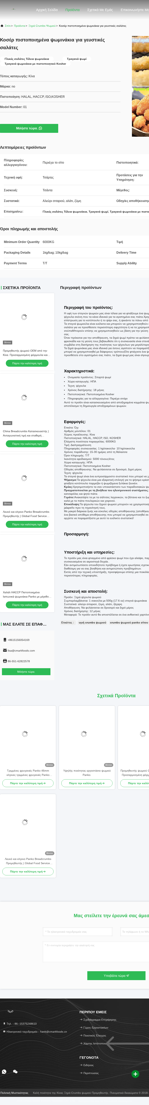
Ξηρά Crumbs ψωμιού (42, 25)
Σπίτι (8, 25)
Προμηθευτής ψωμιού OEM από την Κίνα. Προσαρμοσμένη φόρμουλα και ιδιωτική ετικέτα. (25, 355)
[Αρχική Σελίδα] (15, 9)
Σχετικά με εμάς (100, 10)
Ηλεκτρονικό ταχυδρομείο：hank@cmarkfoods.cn (36, 1031)
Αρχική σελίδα (47, 10)
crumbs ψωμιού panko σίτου (129, 622)
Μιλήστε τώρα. (27, 128)
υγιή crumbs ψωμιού (92, 622)
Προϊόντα (72, 10)
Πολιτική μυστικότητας (14, 1092)
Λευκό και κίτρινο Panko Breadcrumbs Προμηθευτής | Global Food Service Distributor (26, 516)
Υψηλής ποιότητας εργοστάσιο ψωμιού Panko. (87, 772)
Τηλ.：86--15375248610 (21, 1023)
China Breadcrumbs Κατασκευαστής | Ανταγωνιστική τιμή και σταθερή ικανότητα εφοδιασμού (26, 435)
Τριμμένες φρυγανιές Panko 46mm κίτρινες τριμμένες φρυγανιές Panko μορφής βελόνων (28, 773)
